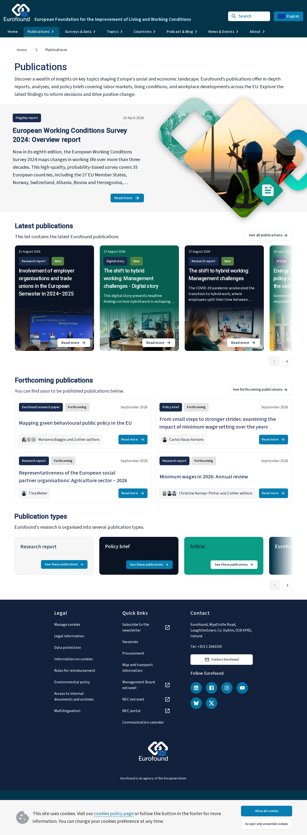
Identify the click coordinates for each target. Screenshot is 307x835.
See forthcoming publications (258, 389)
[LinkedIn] (196, 688)
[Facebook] (211, 688)
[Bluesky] (196, 703)
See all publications (266, 235)
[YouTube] (242, 688)
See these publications (61, 564)
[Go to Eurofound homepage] (17, 12)
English (293, 16)
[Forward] (287, 361)
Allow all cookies (266, 811)
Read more (129, 198)
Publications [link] (56, 49)
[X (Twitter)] (211, 703)
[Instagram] (227, 688)
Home (13, 31)
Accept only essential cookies (266, 824)
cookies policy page (114, 813)
